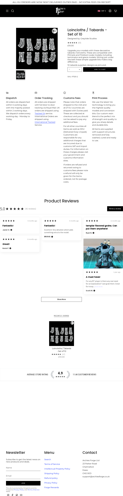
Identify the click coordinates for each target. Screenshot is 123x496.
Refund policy (51, 478)
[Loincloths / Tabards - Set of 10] (61, 333)
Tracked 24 (40, 113)
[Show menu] (7, 11)
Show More (98, 287)
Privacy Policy (19, 490)
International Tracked (45, 122)
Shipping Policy (51, 473)
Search (47, 459)
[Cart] (115, 11)
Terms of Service (33, 490)
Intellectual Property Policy (57, 469)
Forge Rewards (51, 487)
